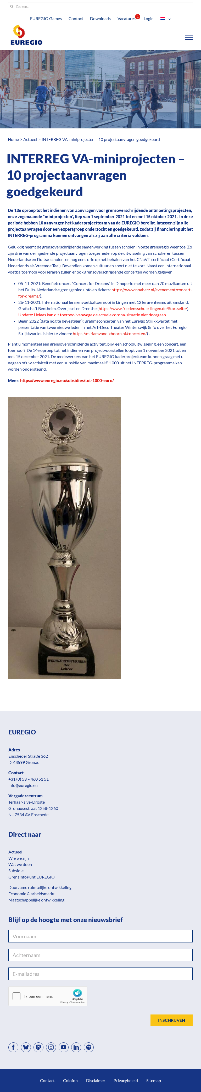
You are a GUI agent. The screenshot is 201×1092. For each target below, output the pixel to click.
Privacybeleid (126, 1080)
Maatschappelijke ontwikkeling (36, 899)
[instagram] (51, 1047)
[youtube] (64, 1047)
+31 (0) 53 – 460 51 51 (28, 778)
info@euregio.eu (23, 785)
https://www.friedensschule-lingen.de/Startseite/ (143, 308)
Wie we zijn (18, 858)
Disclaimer (95, 1080)
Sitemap (153, 1080)
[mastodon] (38, 1047)
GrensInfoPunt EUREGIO (31, 876)
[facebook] (13, 1047)
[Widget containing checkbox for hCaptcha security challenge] (47, 996)
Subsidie (16, 870)
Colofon (70, 1080)
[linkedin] (76, 1047)
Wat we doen (20, 864)
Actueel (15, 851)
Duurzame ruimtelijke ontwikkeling (39, 887)
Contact (47, 1080)
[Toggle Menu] (189, 37)
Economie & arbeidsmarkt (31, 893)
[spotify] (89, 1047)
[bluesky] (26, 1047)
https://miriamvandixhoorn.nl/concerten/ (110, 333)
